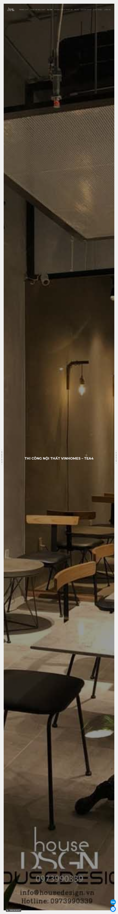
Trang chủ (23, 10)
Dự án (49, 10)
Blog (76, 10)
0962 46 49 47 (15, 910)
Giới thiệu (97, 10)
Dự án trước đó (1, 457)
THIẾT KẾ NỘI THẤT (37, 10)
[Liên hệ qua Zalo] (113, 900)
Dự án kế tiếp (116, 457)
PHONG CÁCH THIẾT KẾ (63, 10)
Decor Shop (86, 10)
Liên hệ (107, 10)
